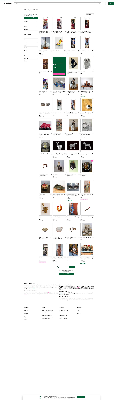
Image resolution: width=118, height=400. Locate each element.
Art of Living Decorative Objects (47, 311)
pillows (35, 286)
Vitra (78, 310)
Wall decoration (26, 310)
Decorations (61, 292)
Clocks (25, 317)
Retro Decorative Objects (46, 318)
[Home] (8, 4)
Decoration (29, 9)
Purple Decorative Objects (63, 318)
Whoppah (33, 287)
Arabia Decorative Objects (46, 308)
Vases (25, 308)
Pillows (25, 319)
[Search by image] (100, 4)
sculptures (28, 286)
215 (68, 266)
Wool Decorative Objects (63, 308)
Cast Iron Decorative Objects (64, 311)
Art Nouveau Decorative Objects (47, 315)
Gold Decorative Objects (63, 315)
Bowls (25, 316)
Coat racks (26, 313)
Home (25, 9)
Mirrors (25, 311)
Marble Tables (79, 313)
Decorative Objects (35, 9)
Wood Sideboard (79, 308)
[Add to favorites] (51, 32)
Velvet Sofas (79, 311)
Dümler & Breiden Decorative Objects (47, 310)
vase (48, 292)
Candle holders (26, 314)
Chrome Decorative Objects (64, 310)
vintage (78, 287)
